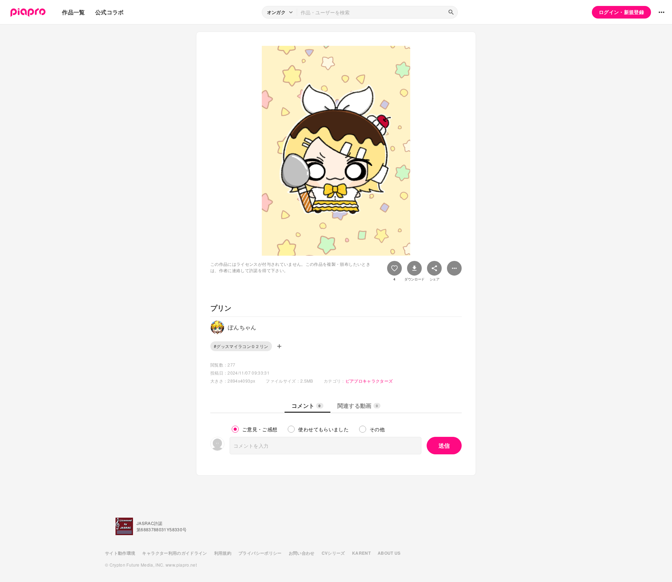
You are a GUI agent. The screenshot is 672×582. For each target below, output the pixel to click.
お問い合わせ (302, 553)
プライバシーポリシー (260, 553)
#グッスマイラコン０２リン (241, 346)
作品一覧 (73, 12)
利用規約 (222, 553)
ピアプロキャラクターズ (369, 381)
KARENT (361, 553)
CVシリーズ (333, 553)
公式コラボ (109, 12)
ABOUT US (389, 553)
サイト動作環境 (120, 553)
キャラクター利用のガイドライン (174, 553)
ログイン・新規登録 (621, 11)
